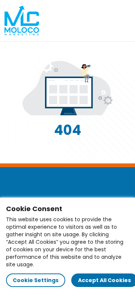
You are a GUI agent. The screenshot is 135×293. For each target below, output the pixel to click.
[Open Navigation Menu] (122, 21)
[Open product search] (106, 21)
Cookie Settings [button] (35, 280)
